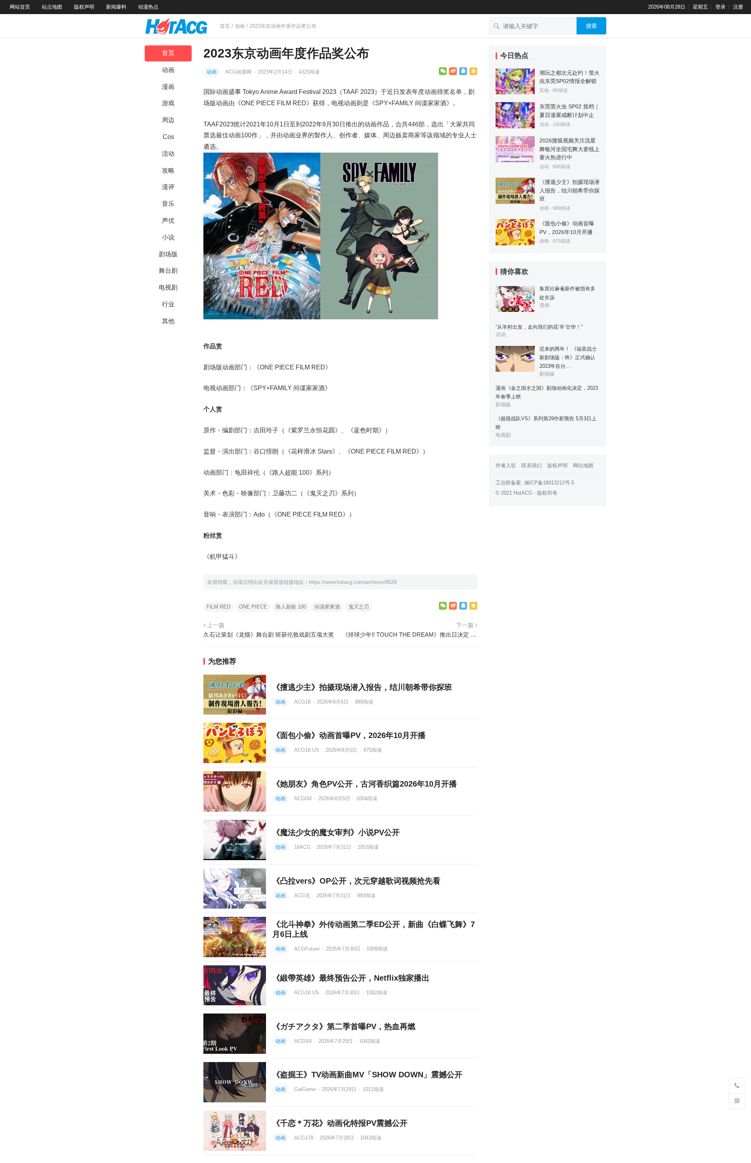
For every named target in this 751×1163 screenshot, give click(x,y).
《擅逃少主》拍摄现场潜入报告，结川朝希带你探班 (362, 687)
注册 (738, 7)
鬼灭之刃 (359, 607)
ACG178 (304, 1138)
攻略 (168, 170)
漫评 (168, 187)
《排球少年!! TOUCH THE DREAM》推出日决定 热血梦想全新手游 (409, 634)
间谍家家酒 (327, 607)
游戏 (168, 103)
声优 (168, 220)
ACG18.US (307, 750)
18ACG (303, 847)
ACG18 (303, 702)
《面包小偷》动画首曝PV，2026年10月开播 (349, 735)
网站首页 (20, 7)
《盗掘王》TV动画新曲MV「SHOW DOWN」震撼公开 (367, 1074)
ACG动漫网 (239, 72)
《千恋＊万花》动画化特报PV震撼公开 (340, 1123)
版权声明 (84, 7)
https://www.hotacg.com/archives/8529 (353, 582)
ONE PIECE (253, 607)
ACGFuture (307, 949)
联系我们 (531, 465)
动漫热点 (148, 7)
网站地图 (583, 465)
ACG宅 (303, 895)
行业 (168, 304)
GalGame (305, 1089)
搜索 (591, 26)
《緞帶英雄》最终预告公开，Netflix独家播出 (350, 978)
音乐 (168, 203)
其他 (168, 321)
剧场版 (168, 254)
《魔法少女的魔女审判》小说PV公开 (336, 832)
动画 (240, 26)
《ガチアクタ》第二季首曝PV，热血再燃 (343, 1026)
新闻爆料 (116, 7)
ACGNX (304, 798)
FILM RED (218, 607)
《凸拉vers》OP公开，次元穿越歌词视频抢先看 (356, 881)
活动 (168, 153)
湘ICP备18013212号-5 (549, 483)
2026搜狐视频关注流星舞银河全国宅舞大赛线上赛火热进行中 (569, 148)
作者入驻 (506, 465)
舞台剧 (168, 270)
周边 (168, 120)
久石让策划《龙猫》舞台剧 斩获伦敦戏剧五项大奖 (268, 634)
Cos (168, 136)
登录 (720, 7)
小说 (168, 237)
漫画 (168, 86)
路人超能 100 (291, 607)
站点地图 (52, 7)
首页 (225, 26)
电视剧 (168, 287)
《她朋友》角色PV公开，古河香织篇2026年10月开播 (364, 784)
